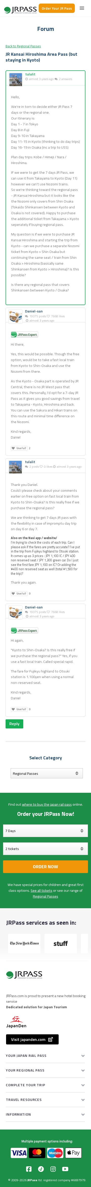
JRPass (32, 1180)
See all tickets (41, 890)
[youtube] (65, 1169)
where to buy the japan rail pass (47, 804)
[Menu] (82, 8)
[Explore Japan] (20, 8)
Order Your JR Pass (57, 8)
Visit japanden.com (28, 1039)
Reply (14, 724)
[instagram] (53, 1169)
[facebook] (29, 1169)
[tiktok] (41, 1169)
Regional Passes (45, 896)
